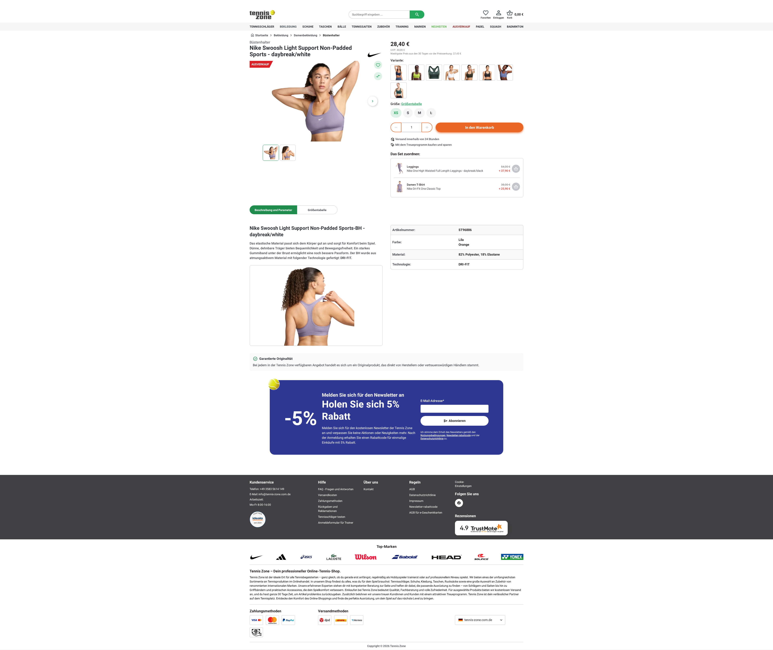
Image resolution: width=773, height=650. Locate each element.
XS (396, 113)
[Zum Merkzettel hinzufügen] (378, 65)
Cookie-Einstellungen (459, 484)
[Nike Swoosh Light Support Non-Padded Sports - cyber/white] (416, 72)
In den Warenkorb (479, 127)
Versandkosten (327, 495)
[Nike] (374, 54)
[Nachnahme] (256, 632)
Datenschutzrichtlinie (432, 438)
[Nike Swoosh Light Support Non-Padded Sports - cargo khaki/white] (469, 72)
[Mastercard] (272, 620)
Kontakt (369, 489)
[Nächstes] (372, 101)
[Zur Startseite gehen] (262, 14)
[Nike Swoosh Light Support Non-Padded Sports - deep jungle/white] (399, 90)
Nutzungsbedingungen (433, 435)
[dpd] (324, 620)
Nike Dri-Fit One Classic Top (424, 188)
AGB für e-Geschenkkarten (425, 512)
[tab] (273, 209)
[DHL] (340, 620)
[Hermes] (356, 620)
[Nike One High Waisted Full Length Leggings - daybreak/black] (399, 168)
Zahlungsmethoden (330, 500)
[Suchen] (417, 14)
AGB (412, 489)
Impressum (416, 500)
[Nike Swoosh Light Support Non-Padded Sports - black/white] (487, 72)
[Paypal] (288, 620)
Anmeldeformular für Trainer (335, 522)
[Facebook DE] (459, 503)
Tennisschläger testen (331, 516)
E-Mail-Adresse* (432, 401)
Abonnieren (457, 421)
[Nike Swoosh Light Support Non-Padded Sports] (434, 72)
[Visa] (256, 620)
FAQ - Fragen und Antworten (335, 489)
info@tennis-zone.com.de (274, 494)
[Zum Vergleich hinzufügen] (378, 76)
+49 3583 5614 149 (275, 3)
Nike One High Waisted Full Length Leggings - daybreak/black (445, 170)
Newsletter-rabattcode (458, 435)
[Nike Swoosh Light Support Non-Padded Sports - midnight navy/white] (399, 72)
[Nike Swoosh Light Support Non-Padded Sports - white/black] (452, 72)
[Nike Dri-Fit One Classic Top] (399, 186)
